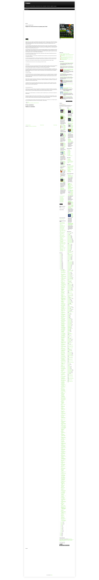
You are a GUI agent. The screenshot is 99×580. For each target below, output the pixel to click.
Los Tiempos (27, 40)
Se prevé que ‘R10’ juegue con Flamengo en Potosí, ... (63, 429)
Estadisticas (69, 158)
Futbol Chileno (61, 200)
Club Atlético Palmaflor (61, 178)
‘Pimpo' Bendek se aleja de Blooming (63, 477)
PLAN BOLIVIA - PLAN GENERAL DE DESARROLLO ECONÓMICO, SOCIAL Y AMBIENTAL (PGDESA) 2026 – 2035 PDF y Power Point (70, 187)
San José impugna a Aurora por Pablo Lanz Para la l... (63, 475)
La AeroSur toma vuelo (63, 357)
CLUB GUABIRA (69, 278)
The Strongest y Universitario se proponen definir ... (63, 396)
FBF (55, 8)
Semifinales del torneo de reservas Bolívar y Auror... (63, 424)
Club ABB (69, 269)
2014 (61, 265)
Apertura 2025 (69, 249)
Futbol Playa (69, 323)
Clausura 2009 (69, 258)
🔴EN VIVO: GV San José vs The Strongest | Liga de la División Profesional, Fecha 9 (66, 59)
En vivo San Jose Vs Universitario (63, 415)
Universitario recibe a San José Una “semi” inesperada (63, 446)
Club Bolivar (26, 8)
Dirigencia (48, 8)
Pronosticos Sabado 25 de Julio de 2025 (64, 53)
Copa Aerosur (69, 300)
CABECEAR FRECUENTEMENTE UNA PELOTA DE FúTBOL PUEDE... (63, 508)
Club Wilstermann (70, 298)
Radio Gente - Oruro (62, 226)
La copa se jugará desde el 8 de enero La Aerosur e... (63, 452)
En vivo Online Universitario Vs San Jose (63, 441)
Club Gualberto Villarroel (70, 279)
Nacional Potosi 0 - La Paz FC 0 (63, 514)
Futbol (28, 3)
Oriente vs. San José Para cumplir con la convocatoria (63, 380)
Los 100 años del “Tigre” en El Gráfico (67, 96)
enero (61, 531)
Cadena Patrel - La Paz (62, 242)
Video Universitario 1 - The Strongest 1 (63, 329)
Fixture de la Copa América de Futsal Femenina (72, 215)
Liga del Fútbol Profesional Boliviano (70, 333)
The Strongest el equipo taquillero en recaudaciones (63, 359)
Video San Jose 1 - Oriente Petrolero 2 (63, 348)
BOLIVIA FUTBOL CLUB (70, 166)
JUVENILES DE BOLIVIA (69, 330)
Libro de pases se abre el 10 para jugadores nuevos (63, 277)
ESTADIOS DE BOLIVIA (70, 311)
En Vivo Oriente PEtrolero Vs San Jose (63, 375)
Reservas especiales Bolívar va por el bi (63, 398)
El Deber (69, 539)
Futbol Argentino (62, 198)
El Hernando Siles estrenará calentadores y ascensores (63, 340)
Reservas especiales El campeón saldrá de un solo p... (63, 369)
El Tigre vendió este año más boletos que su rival (63, 465)
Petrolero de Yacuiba (70, 342)
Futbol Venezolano (70, 324)
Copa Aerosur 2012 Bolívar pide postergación (63, 292)
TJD (68, 365)
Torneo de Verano (70, 371)
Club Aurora (69, 272)
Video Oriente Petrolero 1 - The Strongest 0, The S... (63, 409)
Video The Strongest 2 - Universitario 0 (63, 372)
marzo (61, 529)
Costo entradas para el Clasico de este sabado (63, 500)
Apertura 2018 (69, 245)
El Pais (67, 539)
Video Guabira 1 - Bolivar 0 (63, 515)
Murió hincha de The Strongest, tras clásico (63, 463)
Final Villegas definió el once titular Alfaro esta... (63, 361)
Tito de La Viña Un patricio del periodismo (63, 486)
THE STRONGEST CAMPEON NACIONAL (63, 331)
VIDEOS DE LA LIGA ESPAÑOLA (70, 167)
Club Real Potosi (69, 285)
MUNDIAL (61, 8)
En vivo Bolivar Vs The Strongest (63, 497)
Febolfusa (69, 316)
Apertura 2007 (69, 235)
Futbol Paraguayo (70, 322)
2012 (61, 267)
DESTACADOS (69, 306)
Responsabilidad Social (70, 346)
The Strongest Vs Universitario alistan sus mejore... (63, 385)
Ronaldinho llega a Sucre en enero (63, 366)
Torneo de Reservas (70, 370)
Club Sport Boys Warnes (70, 290)
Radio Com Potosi (62, 227)
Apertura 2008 (69, 236)
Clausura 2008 (69, 257)
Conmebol (69, 299)
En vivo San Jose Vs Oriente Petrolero (63, 356)
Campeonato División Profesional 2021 (70, 254)
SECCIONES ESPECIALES (69, 349)
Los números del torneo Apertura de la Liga (63, 312)
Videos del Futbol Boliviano (70, 117)
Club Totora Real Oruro (70, 293)
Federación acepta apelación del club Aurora (63, 310)
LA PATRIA (69, 152)
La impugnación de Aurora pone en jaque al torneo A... (63, 479)
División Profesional (70, 309)
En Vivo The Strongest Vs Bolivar (63, 473)
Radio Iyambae (61, 246)
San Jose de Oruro (62, 161)
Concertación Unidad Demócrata (70, 123)
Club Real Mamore (70, 284)
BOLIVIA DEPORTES (70, 190)
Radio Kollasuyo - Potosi (63, 243)
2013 (61, 266)
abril (61, 528)
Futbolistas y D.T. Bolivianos (62, 115)
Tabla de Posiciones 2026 (66, 8)
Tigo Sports (69, 364)
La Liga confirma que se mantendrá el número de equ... (63, 335)
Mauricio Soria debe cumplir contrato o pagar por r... (63, 287)
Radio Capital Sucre (62, 222)
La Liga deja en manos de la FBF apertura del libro (63, 502)
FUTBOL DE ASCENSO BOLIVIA (70, 201)
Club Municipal (69, 282)
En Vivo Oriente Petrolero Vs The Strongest (63, 411)
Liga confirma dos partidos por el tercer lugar (63, 394)
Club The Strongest (31, 8)
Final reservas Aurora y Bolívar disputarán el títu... (63, 347)
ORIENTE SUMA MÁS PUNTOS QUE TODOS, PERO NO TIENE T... (63, 299)
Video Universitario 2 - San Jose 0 (63, 439)
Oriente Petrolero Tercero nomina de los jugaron (63, 323)
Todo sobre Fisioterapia (69, 139)
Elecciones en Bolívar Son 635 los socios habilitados (63, 512)
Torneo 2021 (69, 366)
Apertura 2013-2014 (70, 240)
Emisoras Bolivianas (62, 232)
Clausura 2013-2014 (70, 262)
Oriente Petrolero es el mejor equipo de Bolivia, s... (63, 317)
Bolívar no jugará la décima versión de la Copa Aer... (63, 306)
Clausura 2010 (69, 259)
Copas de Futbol (62, 188)
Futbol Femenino (69, 321)
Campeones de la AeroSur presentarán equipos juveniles (63, 296)
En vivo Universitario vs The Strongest (63, 333)
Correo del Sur (65, 540)
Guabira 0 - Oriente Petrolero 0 (63, 487)
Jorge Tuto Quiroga (70, 128)
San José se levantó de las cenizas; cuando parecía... (63, 319)
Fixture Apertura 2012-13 (63, 73)
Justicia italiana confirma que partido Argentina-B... (63, 308)
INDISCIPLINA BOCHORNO (69, 327)
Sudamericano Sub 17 (70, 359)
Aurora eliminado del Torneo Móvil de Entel (63, 454)
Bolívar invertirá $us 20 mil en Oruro (63, 352)
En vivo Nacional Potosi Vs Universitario (63, 494)
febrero (62, 530)
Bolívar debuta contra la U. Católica (63, 270)
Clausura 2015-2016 (70, 264)
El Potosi (63, 540)
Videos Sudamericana (70, 381)
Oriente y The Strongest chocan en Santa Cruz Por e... (63, 418)
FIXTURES (58, 8)
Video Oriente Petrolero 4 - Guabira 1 (62, 470)
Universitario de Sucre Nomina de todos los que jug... (63, 321)
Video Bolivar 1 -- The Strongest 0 (63, 496)
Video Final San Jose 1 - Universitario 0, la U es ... (63, 414)
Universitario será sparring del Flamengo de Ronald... (63, 290)
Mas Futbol (69, 335)
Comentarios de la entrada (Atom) (32, 126)
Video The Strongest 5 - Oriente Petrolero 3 (63, 426)
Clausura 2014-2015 (70, 263)
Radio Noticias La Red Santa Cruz (62, 249)
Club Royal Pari (62, 169)
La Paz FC (69, 331)
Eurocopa (69, 313)
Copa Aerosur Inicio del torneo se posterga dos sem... (63, 283)
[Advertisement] (49, 16)
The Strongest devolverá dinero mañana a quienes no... (63, 435)
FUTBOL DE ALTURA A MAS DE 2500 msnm (70, 223)
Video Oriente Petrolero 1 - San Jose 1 (63, 371)
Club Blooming (69, 273)
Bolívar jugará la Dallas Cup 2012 (63, 389)
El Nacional (71, 540)
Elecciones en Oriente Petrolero (63, 392)
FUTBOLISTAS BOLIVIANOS (69, 171)
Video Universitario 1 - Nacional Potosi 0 (63, 468)
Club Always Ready (62, 151)
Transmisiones (26, 9)
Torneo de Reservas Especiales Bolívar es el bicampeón (63, 328)
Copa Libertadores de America (37, 8)
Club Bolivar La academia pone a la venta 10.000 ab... (63, 458)
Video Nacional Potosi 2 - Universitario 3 (63, 491)
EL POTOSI (69, 153)
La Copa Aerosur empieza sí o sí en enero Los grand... (63, 304)
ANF (68, 234)
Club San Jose (69, 289)
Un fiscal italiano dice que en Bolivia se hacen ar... (63, 344)
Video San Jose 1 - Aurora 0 (63, 489)
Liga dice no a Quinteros (62, 510)
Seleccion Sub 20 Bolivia (70, 355)
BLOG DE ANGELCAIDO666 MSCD (70, 184)
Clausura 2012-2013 (70, 261)
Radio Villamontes (62, 235)
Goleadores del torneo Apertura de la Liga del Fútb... (63, 342)
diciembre (62, 269)
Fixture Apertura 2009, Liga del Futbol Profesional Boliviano (67, 92)
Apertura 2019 (69, 246)
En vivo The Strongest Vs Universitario (63, 376)
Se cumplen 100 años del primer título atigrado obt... (63, 350)
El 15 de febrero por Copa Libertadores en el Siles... (63, 315)
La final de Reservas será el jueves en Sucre (63, 387)
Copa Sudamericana (44, 8)
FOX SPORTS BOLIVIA (70, 161)
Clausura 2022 (69, 267)
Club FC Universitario (70, 277)
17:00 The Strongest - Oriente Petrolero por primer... (63, 449)
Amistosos (69, 233)
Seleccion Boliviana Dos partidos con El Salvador (63, 275)
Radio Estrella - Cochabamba (62, 241)
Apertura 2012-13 (70, 239)
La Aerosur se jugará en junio (63, 281)
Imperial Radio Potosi (62, 225)
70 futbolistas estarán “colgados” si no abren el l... (63, 363)
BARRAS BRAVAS (70, 251)
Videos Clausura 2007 (70, 375)
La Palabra (65, 539)
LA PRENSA (69, 151)
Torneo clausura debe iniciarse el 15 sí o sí (63, 272)
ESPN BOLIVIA (69, 160)
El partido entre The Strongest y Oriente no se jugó (63, 438)
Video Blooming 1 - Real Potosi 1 (63, 517)
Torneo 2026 (72, 8)
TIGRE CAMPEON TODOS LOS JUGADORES (63, 325)
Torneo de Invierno (70, 369)
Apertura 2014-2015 (70, 241)
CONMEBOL (69, 159)
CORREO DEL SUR (70, 155)
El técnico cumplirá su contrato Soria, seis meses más (63, 285)
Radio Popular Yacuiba (62, 236)
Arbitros (68, 250)
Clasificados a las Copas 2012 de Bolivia (63, 406)
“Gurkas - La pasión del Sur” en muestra (63, 506)
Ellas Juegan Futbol (70, 213)
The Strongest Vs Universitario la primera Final (63, 383)
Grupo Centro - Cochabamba (61, 239)
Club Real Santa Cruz (70, 286)
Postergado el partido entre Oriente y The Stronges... (63, 444)
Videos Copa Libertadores (70, 378)
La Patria (62, 539)
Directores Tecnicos (70, 307)
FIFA (68, 317)
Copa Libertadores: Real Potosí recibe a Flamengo (63, 456)
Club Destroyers (69, 276)
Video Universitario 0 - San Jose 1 (63, 518)
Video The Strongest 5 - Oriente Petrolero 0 (63, 520)
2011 (61, 268)
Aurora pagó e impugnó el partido (63, 481)
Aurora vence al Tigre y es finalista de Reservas (63, 400)
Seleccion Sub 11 (70, 352)
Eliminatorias (52, 8)
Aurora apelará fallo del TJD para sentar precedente (63, 422)
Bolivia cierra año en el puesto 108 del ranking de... (63, 337)
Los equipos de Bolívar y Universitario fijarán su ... (63, 279)
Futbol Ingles (61, 197)
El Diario (71, 539)
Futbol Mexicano (62, 199)
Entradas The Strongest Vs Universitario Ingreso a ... (62, 402)
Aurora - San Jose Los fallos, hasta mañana (63, 460)
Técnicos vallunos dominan (63, 294)
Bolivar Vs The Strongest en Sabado (62, 504)
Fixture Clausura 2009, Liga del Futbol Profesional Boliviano (67, 88)
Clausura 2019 (69, 266)
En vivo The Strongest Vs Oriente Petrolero (63, 427)
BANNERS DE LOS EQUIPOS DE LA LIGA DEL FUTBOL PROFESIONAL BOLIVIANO (68, 69)
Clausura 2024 (69, 268)
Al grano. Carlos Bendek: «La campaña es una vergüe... (63, 483)
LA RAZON (69, 150)
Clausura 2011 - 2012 (70, 260)
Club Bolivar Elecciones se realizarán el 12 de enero (63, 432)
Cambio (68, 540)
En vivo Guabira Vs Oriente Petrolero (63, 492)
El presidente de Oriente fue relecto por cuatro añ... (63, 378)
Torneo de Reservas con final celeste (63, 390)
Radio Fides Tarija (62, 228)
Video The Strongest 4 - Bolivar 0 (63, 472)
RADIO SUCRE (62, 245)
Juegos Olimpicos (70, 328)
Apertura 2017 (69, 244)
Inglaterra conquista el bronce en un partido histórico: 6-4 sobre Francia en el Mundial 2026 (66, 57)
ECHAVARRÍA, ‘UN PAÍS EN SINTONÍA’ (63, 301)
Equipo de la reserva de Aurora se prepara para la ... (63, 354)
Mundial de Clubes (70, 339)
